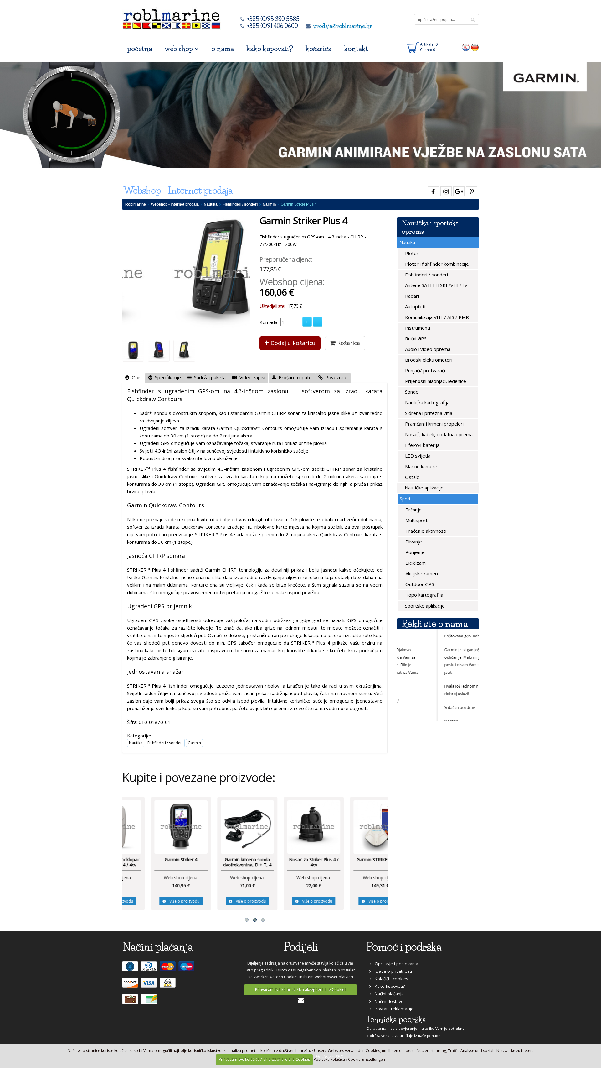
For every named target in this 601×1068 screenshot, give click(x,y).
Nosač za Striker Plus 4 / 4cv (288, 862)
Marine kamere (420, 466)
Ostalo (411, 477)
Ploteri (411, 253)
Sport (405, 499)
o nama (222, 49)
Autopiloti (414, 306)
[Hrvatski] (466, 47)
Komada (268, 322)
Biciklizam (415, 563)
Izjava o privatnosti (391, 971)
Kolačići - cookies (389, 979)
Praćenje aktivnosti (425, 531)
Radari (411, 296)
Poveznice (335, 377)
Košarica (348, 343)
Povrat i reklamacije (392, 1009)
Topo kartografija (423, 595)
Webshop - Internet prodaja (175, 204)
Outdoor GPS (419, 584)
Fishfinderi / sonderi (240, 204)
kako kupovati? (269, 49)
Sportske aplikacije (424, 606)
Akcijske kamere (422, 573)
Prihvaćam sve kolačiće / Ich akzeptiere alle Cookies (300, 989)
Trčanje (413, 509)
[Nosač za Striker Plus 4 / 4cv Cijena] (288, 826)
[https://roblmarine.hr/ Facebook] (432, 190)
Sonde (411, 392)
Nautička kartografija (426, 402)
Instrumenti (417, 328)
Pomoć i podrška (403, 947)
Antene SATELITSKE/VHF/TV (435, 285)
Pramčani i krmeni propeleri (434, 424)
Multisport (416, 520)
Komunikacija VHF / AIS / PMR (436, 317)
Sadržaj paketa (209, 377)
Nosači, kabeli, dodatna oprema (438, 434)
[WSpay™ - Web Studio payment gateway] (168, 985)
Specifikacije (166, 377)
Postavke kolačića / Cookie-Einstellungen (349, 1059)
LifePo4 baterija (421, 445)
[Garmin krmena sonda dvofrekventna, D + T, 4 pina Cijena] (221, 826)
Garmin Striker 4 (155, 859)
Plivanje (413, 541)
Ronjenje (414, 552)
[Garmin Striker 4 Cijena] (155, 826)
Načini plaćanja (387, 994)
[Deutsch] (475, 47)
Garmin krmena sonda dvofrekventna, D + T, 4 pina (222, 864)
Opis (135, 377)
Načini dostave (387, 1001)
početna (139, 49)
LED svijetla (417, 456)
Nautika (211, 204)
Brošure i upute (294, 377)
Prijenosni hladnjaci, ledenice (435, 381)
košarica (318, 49)
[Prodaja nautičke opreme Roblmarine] (171, 17)
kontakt (356, 49)
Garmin (269, 204)
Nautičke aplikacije (423, 487)
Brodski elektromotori (428, 360)
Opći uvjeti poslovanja (394, 963)
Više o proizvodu (157, 901)
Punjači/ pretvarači (424, 370)
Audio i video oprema (427, 349)
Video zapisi (251, 377)
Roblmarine (135, 204)
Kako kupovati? (388, 986)
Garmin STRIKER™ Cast (354, 859)
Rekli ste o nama (435, 624)
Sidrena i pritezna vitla (428, 413)
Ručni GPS (415, 338)
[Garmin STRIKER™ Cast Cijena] (354, 826)
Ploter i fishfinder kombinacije (436, 264)
